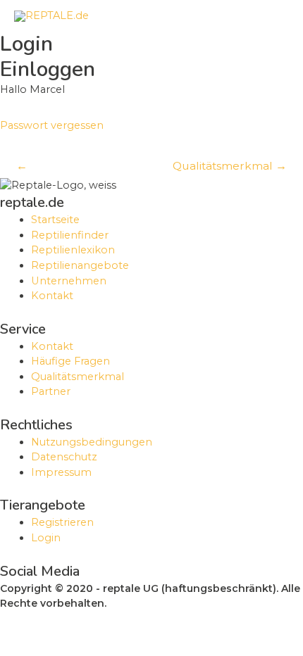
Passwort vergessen (52, 125)
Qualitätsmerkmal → (230, 165)
